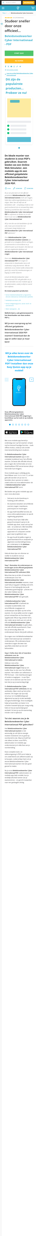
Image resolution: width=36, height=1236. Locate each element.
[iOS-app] (11, 432)
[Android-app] (27, 432)
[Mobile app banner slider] (10, 424)
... (8, 13)
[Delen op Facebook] (5, 66)
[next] (31, 380)
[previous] (7, 380)
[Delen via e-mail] (11, 66)
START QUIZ (19, 53)
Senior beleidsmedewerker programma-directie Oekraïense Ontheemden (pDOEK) (19, 296)
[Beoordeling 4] (10, 17)
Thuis (4, 13)
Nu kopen (19, 61)
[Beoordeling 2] (7, 17)
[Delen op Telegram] (20, 66)
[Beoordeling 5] (11, 17)
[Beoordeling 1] (5, 17)
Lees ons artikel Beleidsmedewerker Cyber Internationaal (20, 74)
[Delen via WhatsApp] (14, 66)
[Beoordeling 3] (8, 17)
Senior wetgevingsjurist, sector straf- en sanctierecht (18, 304)
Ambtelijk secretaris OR (13, 300)
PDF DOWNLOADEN (12, 70)
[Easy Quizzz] (17, 8)
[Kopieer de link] (17, 66)
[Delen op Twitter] (8, 66)
